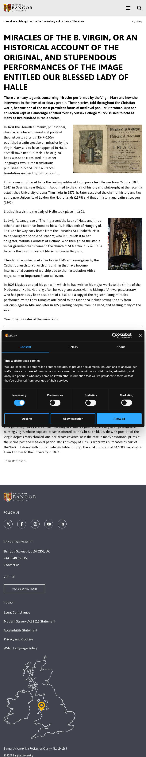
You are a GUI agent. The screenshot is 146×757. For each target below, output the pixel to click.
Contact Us (11, 565)
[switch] (55, 403)
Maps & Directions (24, 588)
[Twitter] (8, 524)
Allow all (119, 418)
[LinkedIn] (62, 524)
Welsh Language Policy (20, 648)
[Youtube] (48, 524)
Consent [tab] (25, 347)
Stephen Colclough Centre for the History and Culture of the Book (45, 21)
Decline (27, 418)
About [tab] (121, 347)
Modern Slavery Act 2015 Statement (29, 621)
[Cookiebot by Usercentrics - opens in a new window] (115, 335)
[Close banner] (140, 335)
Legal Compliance (17, 612)
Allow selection (73, 418)
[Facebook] (21, 524)
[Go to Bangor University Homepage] (18, 8)
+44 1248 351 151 (16, 558)
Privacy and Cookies (18, 639)
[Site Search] (138, 8)
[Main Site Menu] (128, 8)
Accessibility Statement (20, 630)
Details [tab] (73, 347)
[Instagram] (35, 524)
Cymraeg (137, 21)
